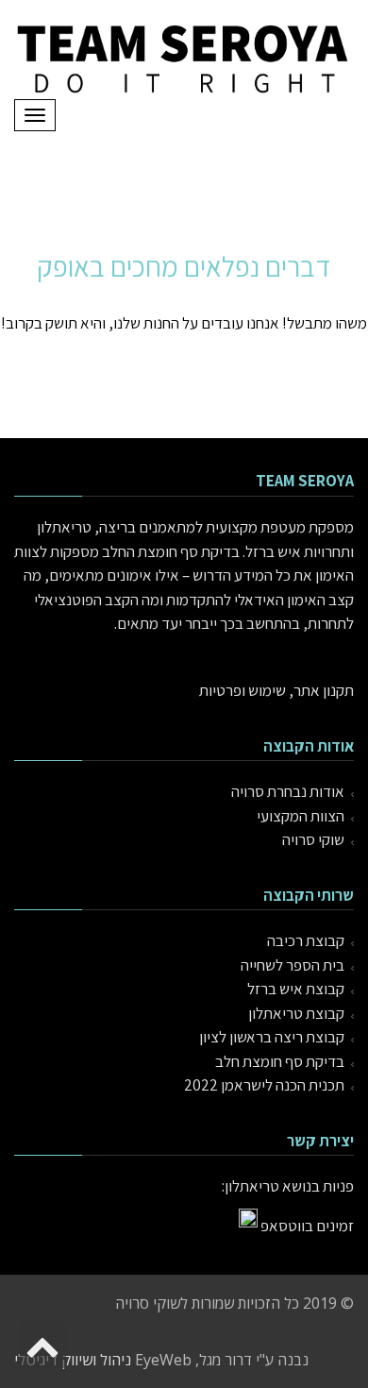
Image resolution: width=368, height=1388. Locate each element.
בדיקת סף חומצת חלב (279, 1061)
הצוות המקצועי (300, 815)
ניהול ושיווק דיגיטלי (72, 1359)
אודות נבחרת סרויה (287, 791)
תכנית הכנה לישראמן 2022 (264, 1085)
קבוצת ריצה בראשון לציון (271, 1036)
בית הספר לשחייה (292, 965)
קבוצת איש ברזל (295, 988)
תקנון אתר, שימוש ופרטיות (276, 690)
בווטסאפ (286, 1225)
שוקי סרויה (313, 839)
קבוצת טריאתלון (296, 1013)
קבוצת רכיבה (305, 940)
